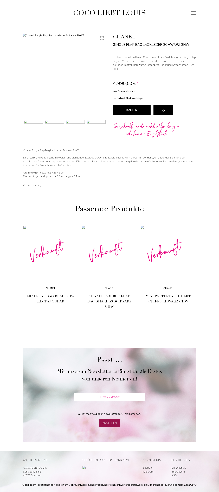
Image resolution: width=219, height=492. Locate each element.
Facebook (147, 467)
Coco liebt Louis (109, 13)
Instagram (147, 471)
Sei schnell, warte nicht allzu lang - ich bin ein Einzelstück (147, 130)
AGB (174, 475)
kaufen (131, 110)
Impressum (178, 471)
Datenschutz (178, 467)
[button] (163, 110)
